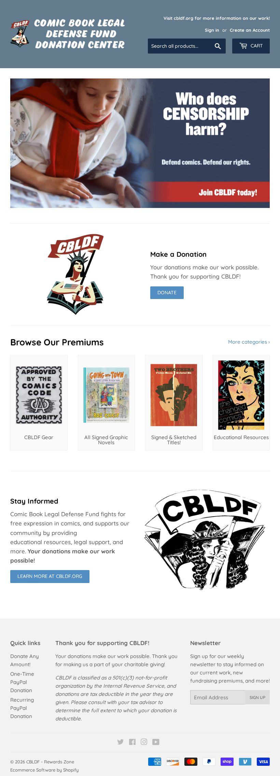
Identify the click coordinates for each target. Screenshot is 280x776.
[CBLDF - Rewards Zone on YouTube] (155, 743)
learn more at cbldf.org (49, 576)
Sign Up (257, 697)
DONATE (167, 292)
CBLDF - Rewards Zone (50, 761)
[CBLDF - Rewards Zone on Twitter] (120, 743)
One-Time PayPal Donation (22, 682)
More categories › (249, 342)
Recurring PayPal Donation (22, 708)
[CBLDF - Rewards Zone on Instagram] (144, 743)
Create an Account (250, 30)
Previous (21, 143)
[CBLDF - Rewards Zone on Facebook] (132, 743)
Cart (256, 46)
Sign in (212, 30)
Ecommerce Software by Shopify (44, 770)
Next (258, 143)
